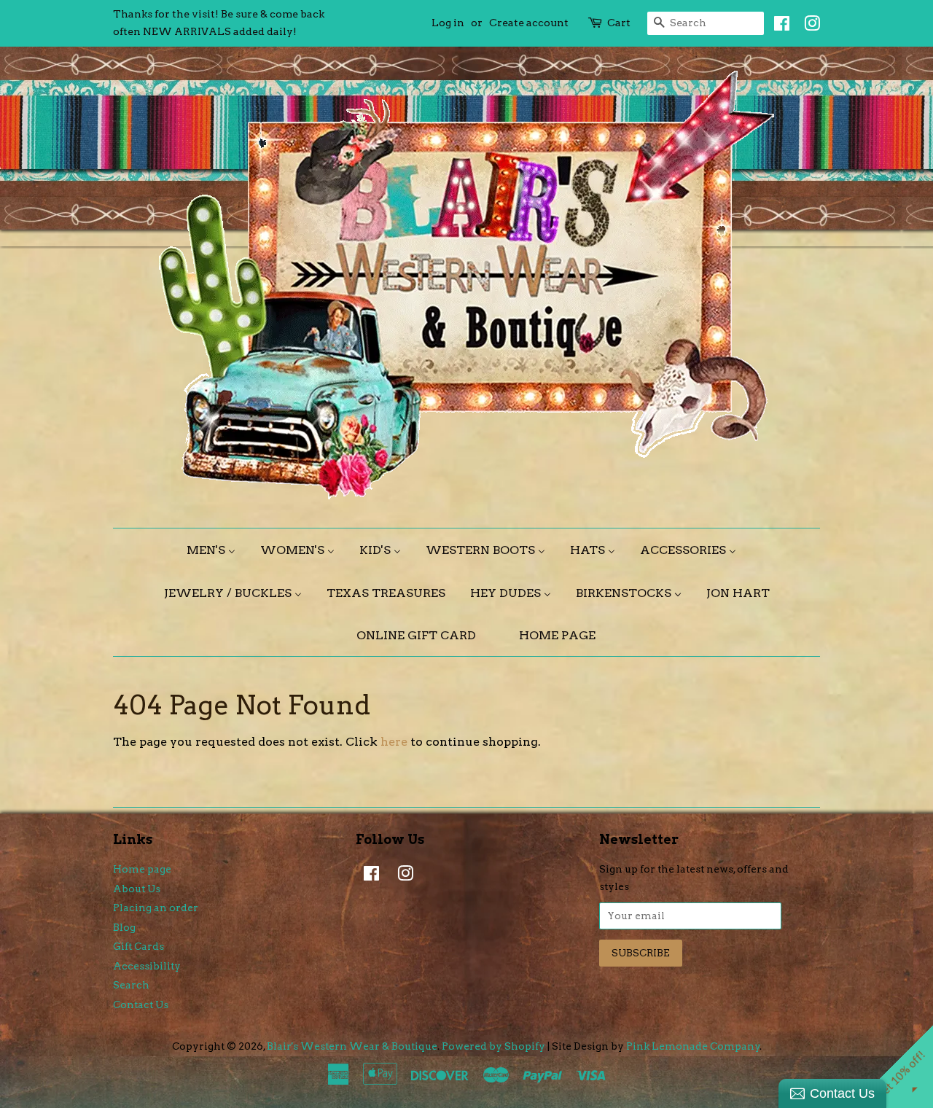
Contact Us (140, 1004)
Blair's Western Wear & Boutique (352, 1046)
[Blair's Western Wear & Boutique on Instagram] (808, 26)
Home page (142, 869)
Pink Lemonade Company (693, 1046)
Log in (448, 22)
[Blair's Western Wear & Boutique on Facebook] (778, 26)
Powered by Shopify (493, 1046)
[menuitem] (216, 549)
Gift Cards (138, 946)
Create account (529, 22)
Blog (124, 927)
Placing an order (155, 907)
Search (131, 985)
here (393, 742)
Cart (619, 22)
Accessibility (147, 966)
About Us (136, 888)
